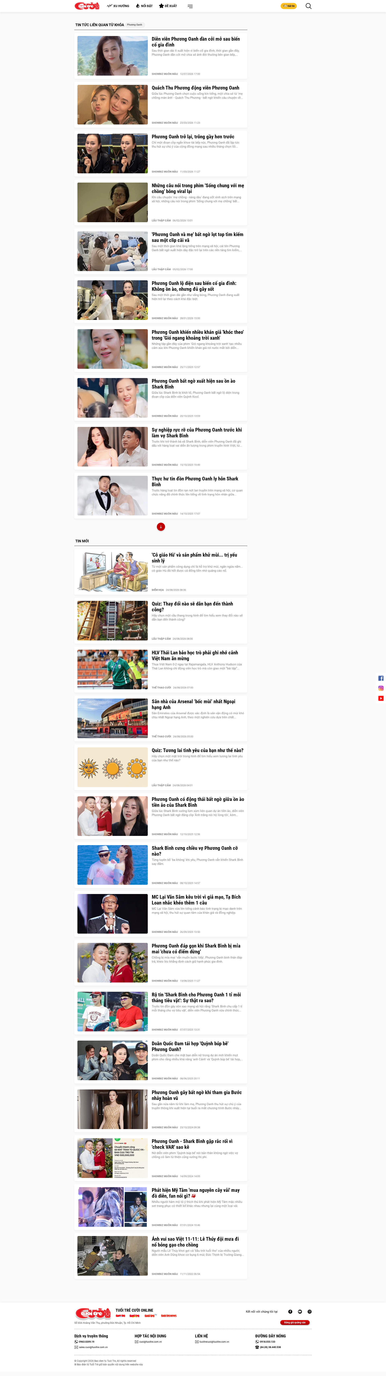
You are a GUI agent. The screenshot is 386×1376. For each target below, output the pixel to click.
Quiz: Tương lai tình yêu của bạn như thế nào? (197, 750)
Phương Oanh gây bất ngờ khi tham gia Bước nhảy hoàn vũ (197, 1095)
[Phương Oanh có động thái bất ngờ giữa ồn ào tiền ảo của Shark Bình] (112, 816)
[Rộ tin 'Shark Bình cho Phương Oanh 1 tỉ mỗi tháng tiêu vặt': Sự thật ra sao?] (112, 1012)
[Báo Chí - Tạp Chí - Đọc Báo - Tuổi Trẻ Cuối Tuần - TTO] (136, 1315)
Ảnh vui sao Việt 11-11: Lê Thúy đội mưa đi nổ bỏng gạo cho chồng (195, 1242)
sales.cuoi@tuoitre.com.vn (93, 1347)
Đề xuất (171, 6)
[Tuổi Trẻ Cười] (310, 1312)
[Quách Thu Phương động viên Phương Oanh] (112, 105)
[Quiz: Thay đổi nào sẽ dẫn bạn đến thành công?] (112, 621)
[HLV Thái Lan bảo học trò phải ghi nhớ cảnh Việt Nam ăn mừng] (112, 670)
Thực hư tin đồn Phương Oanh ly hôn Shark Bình (195, 481)
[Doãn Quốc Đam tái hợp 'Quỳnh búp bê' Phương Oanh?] (112, 1060)
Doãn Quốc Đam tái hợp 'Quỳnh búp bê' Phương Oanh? (190, 1046)
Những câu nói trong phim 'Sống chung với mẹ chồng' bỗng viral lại (198, 188)
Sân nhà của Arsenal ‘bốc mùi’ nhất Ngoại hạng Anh (193, 704)
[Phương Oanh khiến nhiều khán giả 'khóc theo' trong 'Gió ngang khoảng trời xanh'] (112, 349)
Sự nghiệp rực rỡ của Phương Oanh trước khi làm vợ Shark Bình (197, 433)
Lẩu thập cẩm (161, 220)
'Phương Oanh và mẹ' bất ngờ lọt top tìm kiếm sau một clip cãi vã (197, 237)
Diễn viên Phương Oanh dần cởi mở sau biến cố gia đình (196, 42)
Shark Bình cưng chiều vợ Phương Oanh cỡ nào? (195, 851)
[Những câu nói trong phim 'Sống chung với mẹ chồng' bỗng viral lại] (112, 202)
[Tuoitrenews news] (169, 1315)
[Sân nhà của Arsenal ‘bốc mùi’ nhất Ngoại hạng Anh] (112, 718)
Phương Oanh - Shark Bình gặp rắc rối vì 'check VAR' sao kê (192, 1144)
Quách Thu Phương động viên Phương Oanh (195, 88)
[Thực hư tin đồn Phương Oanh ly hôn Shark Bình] (112, 496)
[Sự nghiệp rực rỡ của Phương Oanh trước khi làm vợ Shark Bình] (112, 447)
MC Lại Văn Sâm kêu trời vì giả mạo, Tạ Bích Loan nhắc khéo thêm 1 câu (196, 900)
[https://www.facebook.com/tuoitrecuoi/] (290, 1312)
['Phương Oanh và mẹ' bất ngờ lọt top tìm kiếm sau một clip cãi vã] (112, 251)
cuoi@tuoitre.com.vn (150, 1341)
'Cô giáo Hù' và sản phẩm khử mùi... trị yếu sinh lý (194, 558)
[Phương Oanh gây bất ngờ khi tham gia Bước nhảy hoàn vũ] (112, 1109)
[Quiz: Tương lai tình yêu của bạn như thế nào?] (112, 767)
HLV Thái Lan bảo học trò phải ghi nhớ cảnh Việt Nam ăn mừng (195, 655)
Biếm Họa (158, 589)
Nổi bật (147, 6)
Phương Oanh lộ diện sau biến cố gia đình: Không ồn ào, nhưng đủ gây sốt (194, 286)
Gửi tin (291, 6)
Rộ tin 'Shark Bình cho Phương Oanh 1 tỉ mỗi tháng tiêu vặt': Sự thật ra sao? (196, 997)
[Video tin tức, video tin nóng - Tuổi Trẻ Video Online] (152, 1315)
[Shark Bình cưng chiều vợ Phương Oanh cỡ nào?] (112, 865)
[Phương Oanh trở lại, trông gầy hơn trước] (112, 154)
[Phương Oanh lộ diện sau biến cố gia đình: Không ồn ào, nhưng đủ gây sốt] (112, 300)
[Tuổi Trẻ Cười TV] (300, 1312)
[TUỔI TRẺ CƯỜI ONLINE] (93, 1314)
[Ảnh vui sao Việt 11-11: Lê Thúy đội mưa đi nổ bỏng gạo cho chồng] (112, 1256)
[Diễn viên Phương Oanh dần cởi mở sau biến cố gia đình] (112, 56)
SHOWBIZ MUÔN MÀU (165, 73)
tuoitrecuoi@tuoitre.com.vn (214, 1341)
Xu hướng (121, 6)
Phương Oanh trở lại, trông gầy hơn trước (193, 137)
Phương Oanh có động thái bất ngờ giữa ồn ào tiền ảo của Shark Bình (198, 802)
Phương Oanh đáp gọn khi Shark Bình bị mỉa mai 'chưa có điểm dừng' (196, 949)
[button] (189, 7)
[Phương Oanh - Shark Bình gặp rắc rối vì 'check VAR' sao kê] (112, 1158)
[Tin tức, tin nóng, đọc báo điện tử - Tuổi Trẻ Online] (121, 1315)
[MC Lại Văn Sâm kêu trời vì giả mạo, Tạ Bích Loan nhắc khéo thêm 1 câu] (112, 914)
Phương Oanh (134, 24)
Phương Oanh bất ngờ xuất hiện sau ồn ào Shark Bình (193, 384)
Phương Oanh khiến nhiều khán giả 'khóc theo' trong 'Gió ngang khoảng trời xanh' (198, 335)
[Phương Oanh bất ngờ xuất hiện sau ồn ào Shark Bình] (112, 398)
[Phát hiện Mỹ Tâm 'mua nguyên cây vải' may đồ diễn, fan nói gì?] (112, 1207)
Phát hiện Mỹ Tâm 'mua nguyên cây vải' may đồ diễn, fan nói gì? (196, 1193)
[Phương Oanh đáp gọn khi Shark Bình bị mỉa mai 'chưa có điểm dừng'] (112, 963)
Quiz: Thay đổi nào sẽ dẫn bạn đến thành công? (192, 606)
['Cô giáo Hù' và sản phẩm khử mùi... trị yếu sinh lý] (112, 572)
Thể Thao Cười (161, 687)
